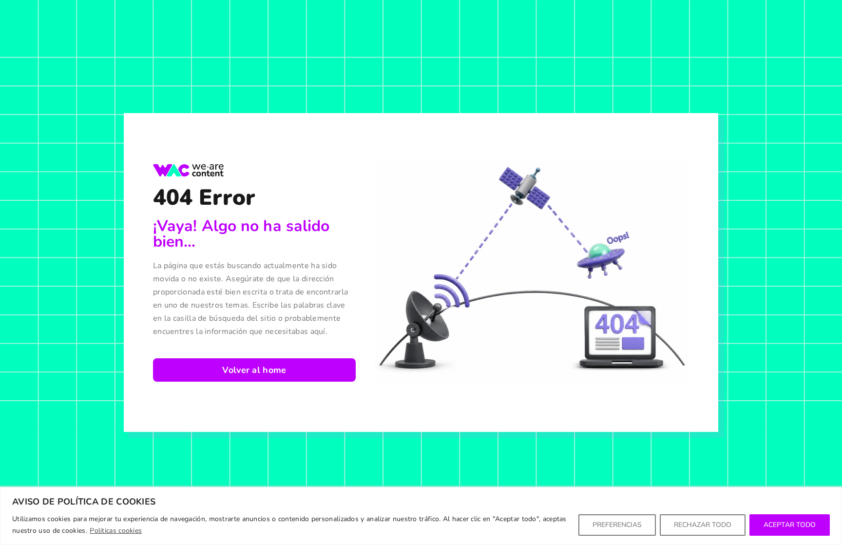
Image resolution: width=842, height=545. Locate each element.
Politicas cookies (116, 530)
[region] (421, 516)
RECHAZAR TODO (702, 524)
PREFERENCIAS (617, 524)
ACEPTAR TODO (790, 524)
